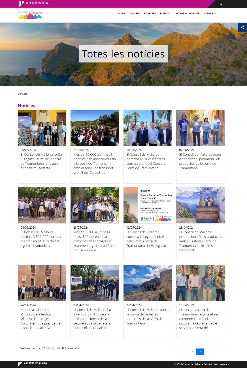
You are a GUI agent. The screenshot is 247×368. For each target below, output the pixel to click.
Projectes (150, 13)
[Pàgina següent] (225, 351)
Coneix (121, 13)
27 (218, 351)
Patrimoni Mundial (187, 13)
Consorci (210, 13)
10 (201, 351)
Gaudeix (134, 13)
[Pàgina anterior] (172, 351)
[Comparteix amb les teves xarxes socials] (242, 27)
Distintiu (165, 13)
